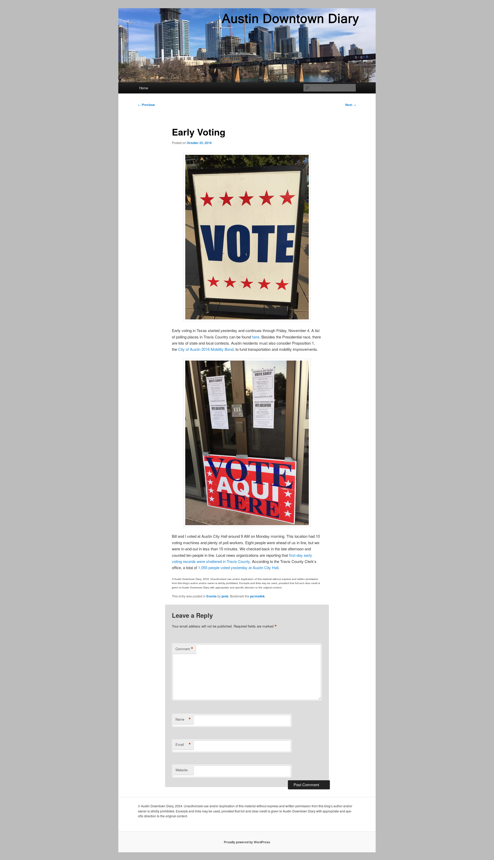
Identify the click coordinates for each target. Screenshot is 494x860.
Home (143, 87)
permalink (257, 596)
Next (350, 104)
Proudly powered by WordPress (247, 842)
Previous (146, 104)
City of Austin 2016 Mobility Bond (205, 349)
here (255, 336)
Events (211, 596)
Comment (184, 649)
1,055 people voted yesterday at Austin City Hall (238, 567)
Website (181, 769)
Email (183, 744)
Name (183, 719)
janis (225, 596)
